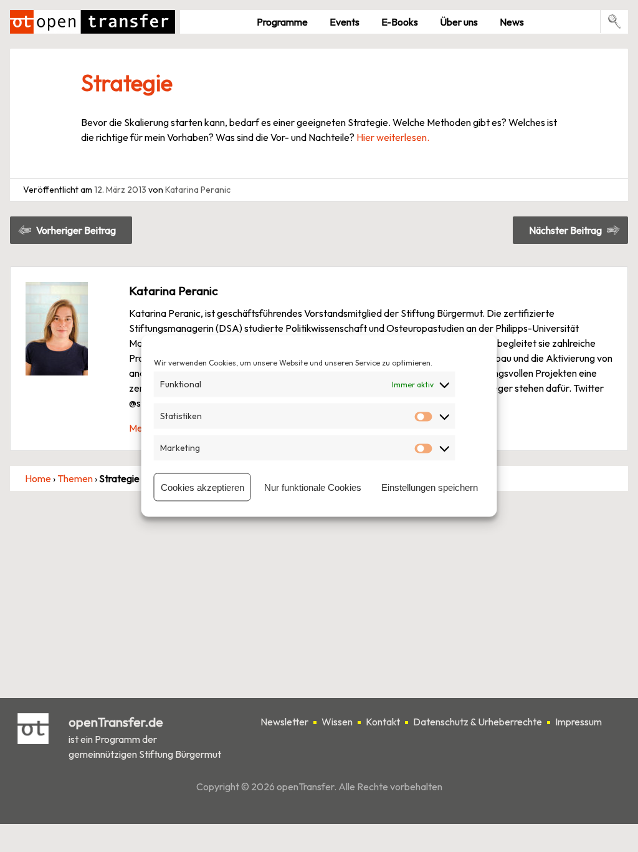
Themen (75, 478)
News (512, 22)
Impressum (578, 722)
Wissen (337, 722)
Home (38, 478)
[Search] (614, 21)
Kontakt (383, 722)
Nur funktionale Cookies (312, 487)
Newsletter (284, 722)
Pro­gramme (282, 22)
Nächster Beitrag (565, 230)
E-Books (399, 22)
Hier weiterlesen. (392, 137)
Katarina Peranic (198, 189)
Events (344, 22)
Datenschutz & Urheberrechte (477, 722)
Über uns (459, 22)
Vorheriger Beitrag (76, 230)
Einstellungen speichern (429, 487)
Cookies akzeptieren (202, 487)
